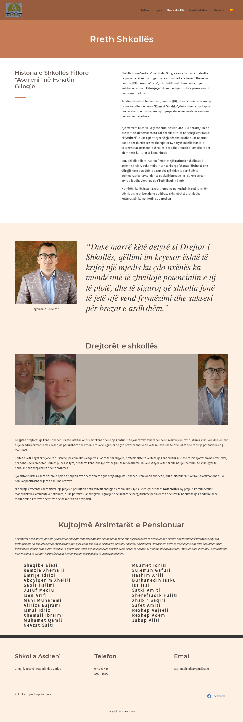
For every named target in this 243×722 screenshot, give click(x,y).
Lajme (158, 10)
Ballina (145, 10)
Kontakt (219, 10)
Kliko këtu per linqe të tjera (33, 694)
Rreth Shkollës (175, 10)
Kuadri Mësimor (199, 10)
